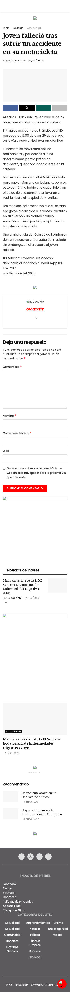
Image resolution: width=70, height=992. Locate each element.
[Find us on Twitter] (30, 856)
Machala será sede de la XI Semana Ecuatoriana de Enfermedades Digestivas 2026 (31, 743)
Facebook (9, 884)
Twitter (7, 888)
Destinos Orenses (12, 949)
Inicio (6, 28)
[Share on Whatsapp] (44, 108)
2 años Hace (31, 802)
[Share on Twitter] (27, 108)
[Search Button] (65, 6)
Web (6, 451)
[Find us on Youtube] (39, 856)
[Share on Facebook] (10, 108)
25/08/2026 (32, 598)
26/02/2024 (35, 60)
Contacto (9, 897)
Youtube (9, 893)
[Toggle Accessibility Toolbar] (62, 984)
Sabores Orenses (35, 943)
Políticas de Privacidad (18, 902)
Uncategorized (58, 929)
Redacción (15, 60)
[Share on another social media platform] (59, 108)
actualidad (12, 923)
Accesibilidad (12, 906)
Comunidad (12, 935)
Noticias (18, 28)
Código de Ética (13, 910)
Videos (57, 935)
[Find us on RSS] (48, 856)
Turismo (57, 923)
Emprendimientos (38, 923)
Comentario (12, 367)
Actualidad (34, 28)
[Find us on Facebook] (21, 856)
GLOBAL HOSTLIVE (54, 985)
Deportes (12, 941)
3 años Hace (31, 819)
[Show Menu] (4, 6)
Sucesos (35, 951)
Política (35, 935)
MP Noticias (21, 985)
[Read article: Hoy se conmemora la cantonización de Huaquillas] (10, 813)
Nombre (10, 416)
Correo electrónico (17, 433)
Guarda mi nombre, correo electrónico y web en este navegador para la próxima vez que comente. (36, 472)
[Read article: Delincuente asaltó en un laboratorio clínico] (10, 796)
